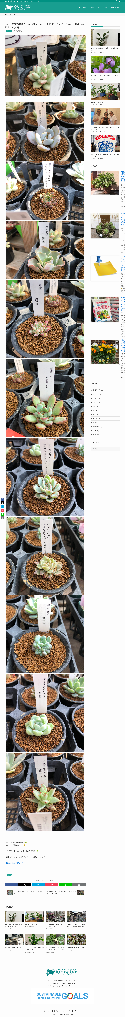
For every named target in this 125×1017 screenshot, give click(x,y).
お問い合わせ (77, 1011)
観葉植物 (9, 31)
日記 (96, 402)
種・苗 (96, 410)
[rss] (116, 1)
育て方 (97, 418)
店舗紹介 (56, 1011)
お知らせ (97, 394)
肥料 (96, 414)
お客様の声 (98, 390)
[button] (11, 884)
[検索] (119, 1)
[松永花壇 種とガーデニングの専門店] (18, 7)
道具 (96, 431)
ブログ (62, 1011)
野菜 (96, 435)
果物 (96, 406)
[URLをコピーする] (79, 884)
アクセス (68, 1011)
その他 (97, 398)
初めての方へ (48, 1011)
